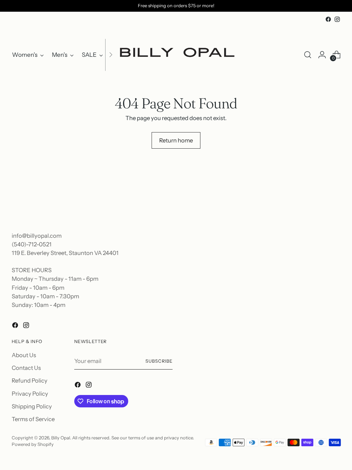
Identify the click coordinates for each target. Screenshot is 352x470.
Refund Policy (29, 380)
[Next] (111, 55)
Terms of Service (33, 419)
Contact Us (26, 367)
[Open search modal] (308, 55)
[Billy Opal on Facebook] (328, 19)
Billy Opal (60, 437)
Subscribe (159, 361)
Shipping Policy (32, 406)
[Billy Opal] (176, 55)
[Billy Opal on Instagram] (337, 19)
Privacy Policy (30, 393)
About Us (24, 355)
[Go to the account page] (322, 55)
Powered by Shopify (33, 444)
